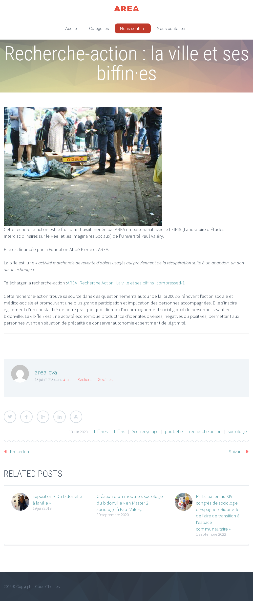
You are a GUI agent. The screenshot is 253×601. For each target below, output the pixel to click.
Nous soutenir (133, 28)
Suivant (236, 451)
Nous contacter (171, 28)
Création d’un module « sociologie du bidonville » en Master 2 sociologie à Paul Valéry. (130, 502)
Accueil (71, 28)
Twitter (10, 417)
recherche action (205, 431)
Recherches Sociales (94, 379)
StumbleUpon (76, 417)
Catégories (99, 28)
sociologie (237, 431)
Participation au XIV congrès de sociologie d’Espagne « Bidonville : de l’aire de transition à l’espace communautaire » (218, 512)
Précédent (20, 451)
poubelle (174, 431)
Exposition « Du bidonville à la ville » (57, 499)
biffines (101, 431)
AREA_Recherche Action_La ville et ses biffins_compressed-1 (126, 283)
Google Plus (43, 417)
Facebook (26, 417)
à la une (69, 379)
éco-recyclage (145, 431)
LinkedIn (59, 417)
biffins (119, 431)
